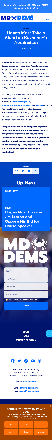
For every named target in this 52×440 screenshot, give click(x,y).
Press (26, 28)
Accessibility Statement (19, 404)
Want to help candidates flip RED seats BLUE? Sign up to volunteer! (26, 7)
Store (26, 332)
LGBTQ (39, 105)
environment (16, 105)
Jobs (26, 336)
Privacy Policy (36, 404)
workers (27, 105)
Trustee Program (26, 340)
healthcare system (21, 101)
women (5, 105)
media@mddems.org (29, 390)
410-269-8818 (29, 381)
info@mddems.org (29, 387)
